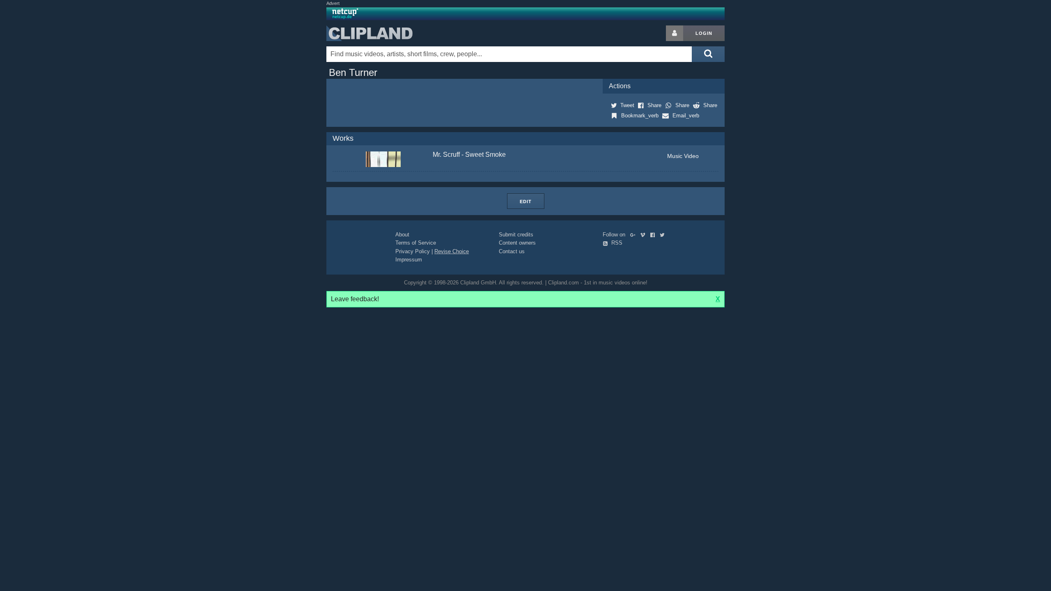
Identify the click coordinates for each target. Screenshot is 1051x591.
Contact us (512, 251)
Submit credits (516, 234)
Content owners (517, 243)
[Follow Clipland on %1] (634, 234)
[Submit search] (708, 54)
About (402, 234)
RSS (616, 243)
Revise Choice (451, 251)
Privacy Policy (412, 251)
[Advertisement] (790, 148)
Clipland (369, 33)
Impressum (408, 260)
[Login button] (674, 33)
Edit (526, 201)
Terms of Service (415, 243)
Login (703, 33)
